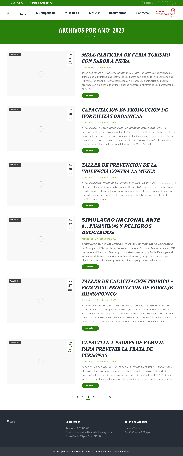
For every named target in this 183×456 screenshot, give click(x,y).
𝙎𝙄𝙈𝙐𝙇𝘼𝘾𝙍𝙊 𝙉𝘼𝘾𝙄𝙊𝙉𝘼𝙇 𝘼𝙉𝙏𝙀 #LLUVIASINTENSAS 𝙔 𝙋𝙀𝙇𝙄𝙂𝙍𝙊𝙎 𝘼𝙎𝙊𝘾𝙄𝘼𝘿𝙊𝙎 (121, 226)
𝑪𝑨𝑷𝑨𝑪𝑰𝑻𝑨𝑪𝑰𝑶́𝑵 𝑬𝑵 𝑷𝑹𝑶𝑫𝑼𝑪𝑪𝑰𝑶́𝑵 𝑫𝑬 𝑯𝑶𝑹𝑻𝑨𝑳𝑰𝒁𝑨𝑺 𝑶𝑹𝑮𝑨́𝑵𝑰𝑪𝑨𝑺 (125, 112)
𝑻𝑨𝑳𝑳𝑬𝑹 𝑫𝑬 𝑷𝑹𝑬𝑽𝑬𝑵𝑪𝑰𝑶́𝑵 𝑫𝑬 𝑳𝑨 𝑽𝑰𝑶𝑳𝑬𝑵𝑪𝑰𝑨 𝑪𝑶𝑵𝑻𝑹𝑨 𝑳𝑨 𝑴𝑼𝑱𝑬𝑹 (119, 167)
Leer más (89, 95)
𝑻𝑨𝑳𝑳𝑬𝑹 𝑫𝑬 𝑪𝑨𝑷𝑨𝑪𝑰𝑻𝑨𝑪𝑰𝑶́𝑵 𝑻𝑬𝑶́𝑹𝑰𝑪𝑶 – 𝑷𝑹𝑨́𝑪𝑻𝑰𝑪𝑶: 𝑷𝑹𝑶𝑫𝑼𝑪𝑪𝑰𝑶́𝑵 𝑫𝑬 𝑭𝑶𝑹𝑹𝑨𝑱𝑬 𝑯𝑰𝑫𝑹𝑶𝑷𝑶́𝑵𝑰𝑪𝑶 (127, 287)
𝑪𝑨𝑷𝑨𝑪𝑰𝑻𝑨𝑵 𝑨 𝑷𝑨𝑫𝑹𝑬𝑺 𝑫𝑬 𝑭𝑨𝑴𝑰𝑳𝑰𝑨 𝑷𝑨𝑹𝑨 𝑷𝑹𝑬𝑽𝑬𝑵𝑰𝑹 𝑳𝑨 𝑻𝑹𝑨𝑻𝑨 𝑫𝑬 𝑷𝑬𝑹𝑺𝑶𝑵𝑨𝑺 (123, 348)
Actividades (15, 55)
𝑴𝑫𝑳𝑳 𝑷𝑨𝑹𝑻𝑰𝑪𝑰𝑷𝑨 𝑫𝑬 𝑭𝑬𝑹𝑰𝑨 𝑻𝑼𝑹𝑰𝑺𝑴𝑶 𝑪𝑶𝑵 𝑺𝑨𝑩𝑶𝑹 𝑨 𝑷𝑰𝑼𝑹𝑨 (126, 57)
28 (110, 397)
